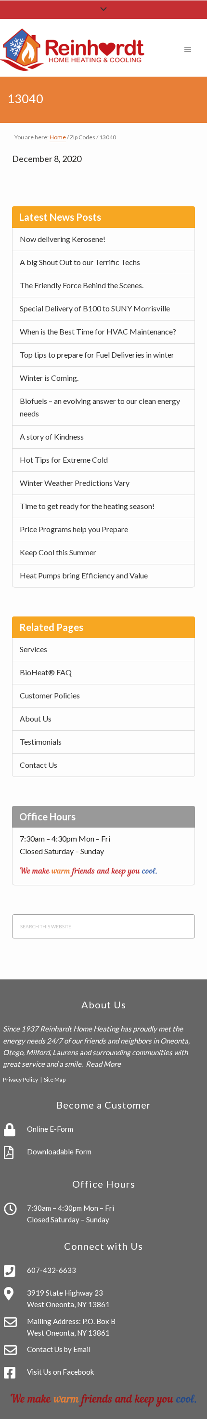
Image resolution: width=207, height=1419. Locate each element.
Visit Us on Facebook (60, 1371)
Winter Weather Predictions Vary (74, 482)
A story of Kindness (52, 436)
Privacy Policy (20, 1079)
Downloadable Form (59, 1151)
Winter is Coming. (49, 377)
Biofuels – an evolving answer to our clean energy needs (100, 407)
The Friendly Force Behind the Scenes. (81, 285)
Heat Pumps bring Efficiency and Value (84, 575)
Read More (103, 1063)
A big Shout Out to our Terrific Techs (80, 262)
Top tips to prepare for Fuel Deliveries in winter (97, 354)
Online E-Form (50, 1128)
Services (33, 649)
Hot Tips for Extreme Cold (64, 459)
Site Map (54, 1079)
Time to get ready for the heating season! (87, 505)
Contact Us (38, 764)
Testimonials (41, 741)
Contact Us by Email (59, 1349)
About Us (36, 718)
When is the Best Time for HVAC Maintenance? (98, 331)
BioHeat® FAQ (46, 672)
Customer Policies (50, 695)
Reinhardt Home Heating (79, 1028)
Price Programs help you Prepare (74, 529)
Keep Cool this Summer (58, 552)
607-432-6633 (51, 1270)
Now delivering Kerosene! (62, 238)
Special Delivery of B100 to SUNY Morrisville (95, 308)
